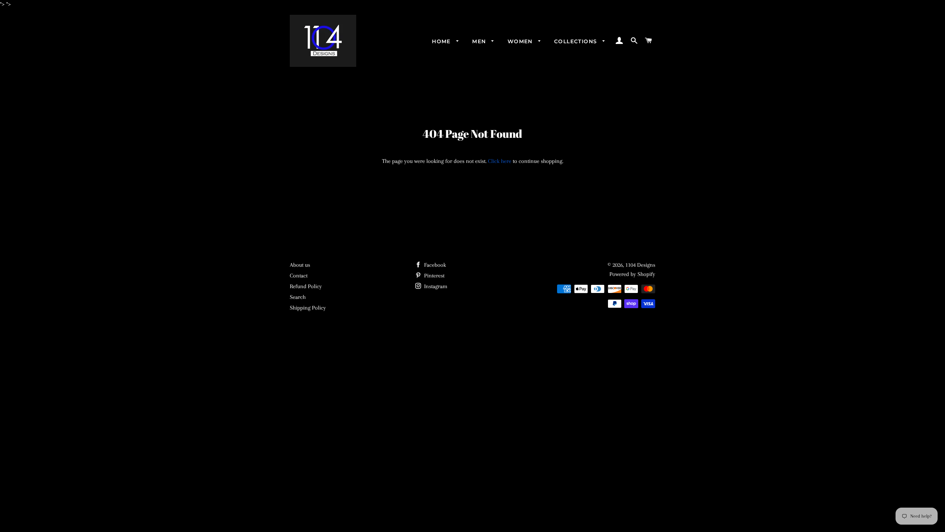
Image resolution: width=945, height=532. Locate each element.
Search (298, 297)
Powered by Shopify (632, 274)
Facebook (434, 265)
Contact (298, 275)
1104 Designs (640, 265)
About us (300, 265)
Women (521, 41)
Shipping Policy (308, 307)
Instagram (435, 286)
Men (480, 41)
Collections (576, 41)
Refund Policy (306, 286)
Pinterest (433, 275)
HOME (442, 41)
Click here (499, 161)
